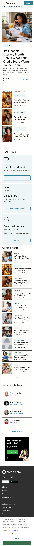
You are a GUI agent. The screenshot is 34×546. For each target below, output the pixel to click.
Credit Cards (6, 510)
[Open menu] (2, 3)
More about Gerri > (16, 395)
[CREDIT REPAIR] (20, 132)
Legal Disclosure (7, 91)
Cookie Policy (14, 530)
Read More (26, 79)
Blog (3, 514)
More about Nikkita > (16, 404)
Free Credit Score (7, 507)
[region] (17, 531)
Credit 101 (7, 45)
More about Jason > (16, 422)
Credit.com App (6, 497)
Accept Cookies (17, 543)
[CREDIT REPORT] (20, 98)
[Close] (31, 520)
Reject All (17, 538)
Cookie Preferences (17, 533)
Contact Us (5, 494)
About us (4, 491)
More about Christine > (17, 413)
